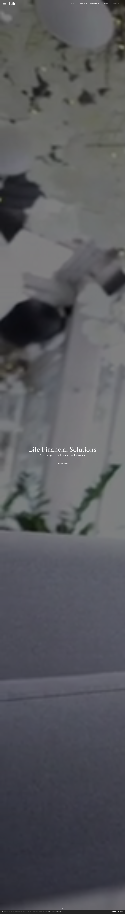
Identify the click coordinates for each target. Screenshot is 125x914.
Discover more (62, 463)
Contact (116, 3)
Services (93, 3)
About (82, 3)
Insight (105, 3)
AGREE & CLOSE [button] (117, 911)
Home (73, 3)
